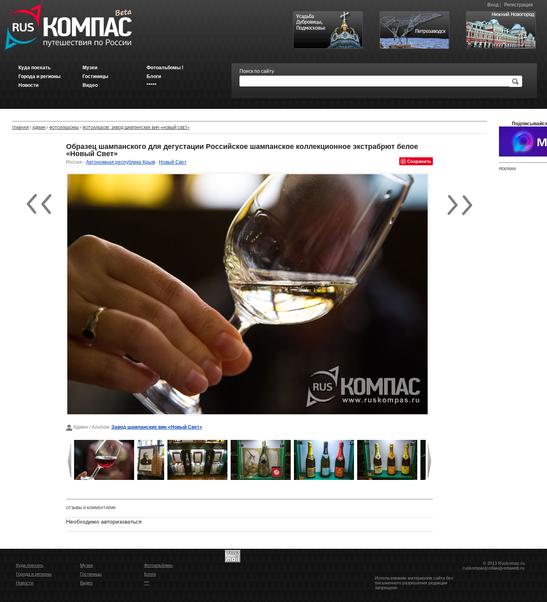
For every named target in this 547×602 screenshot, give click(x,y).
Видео (86, 582)
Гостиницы (91, 574)
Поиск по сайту (256, 71)
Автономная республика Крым (120, 162)
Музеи (86, 565)
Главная (20, 128)
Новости (24, 582)
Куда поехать (29, 565)
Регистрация (518, 5)
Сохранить (419, 161)
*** (146, 582)
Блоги (150, 574)
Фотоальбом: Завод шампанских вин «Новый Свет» (135, 128)
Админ (39, 128)
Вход (493, 5)
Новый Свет (173, 162)
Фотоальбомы (64, 128)
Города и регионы (34, 574)
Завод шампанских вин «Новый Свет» (156, 427)
